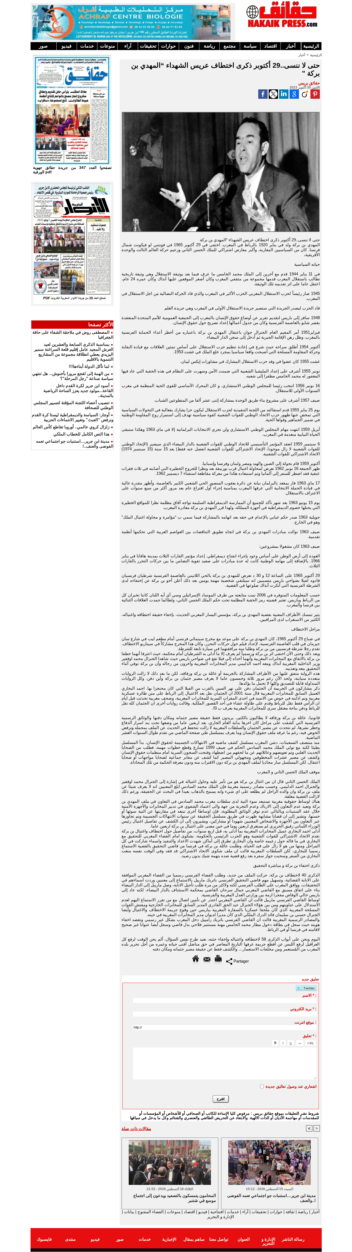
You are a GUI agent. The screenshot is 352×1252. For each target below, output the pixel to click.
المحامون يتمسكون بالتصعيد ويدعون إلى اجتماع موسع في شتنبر (174, 1198)
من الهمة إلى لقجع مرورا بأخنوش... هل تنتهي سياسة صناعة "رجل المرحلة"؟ (72, 376)
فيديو (67, 46)
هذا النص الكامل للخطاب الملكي (81, 434)
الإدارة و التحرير (220, 1216)
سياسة (250, 46)
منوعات (107, 46)
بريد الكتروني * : (303, 1009)
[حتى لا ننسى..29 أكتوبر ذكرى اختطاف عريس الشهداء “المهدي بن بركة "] (221, 113)
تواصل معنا (218, 1239)
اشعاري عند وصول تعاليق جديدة (291, 1086)
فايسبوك (44, 1239)
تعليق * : (310, 1036)
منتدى (70, 1239)
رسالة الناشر (293, 1239)
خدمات (87, 46)
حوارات (168, 46)
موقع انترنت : (306, 1022)
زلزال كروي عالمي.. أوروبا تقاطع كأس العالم (71, 426)
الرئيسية (311, 46)
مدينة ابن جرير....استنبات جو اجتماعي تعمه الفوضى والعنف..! (271, 1198)
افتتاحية (217, 1211)
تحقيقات (148, 46)
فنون (189, 46)
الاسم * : (309, 995)
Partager (240, 961)
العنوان (244, 1239)
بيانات (129, 1211)
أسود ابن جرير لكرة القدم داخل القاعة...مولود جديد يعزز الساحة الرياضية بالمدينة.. (78, 390)
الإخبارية (169, 1239)
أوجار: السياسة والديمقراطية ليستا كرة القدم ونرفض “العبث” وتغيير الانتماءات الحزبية (72, 417)
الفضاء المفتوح (150, 1211)
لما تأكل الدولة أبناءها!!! (89, 366)
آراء (127, 46)
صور (43, 46)
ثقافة (290, 1211)
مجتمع (230, 46)
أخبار (291, 46)
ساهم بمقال (194, 1239)
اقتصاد (270, 46)
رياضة (209, 46)
